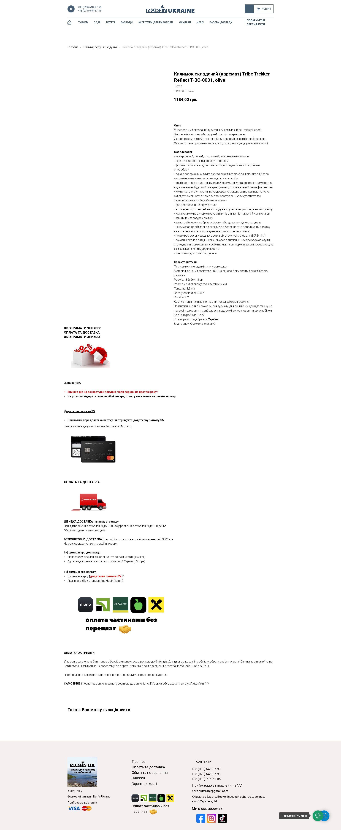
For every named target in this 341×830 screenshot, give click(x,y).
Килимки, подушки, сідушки (100, 47)
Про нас (138, 761)
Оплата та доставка (148, 767)
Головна (72, 47)
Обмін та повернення (150, 772)
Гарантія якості (144, 784)
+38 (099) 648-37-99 (89, 7)
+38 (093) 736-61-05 (206, 779)
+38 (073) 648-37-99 (89, 10)
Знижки (138, 778)
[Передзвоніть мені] (318, 815)
